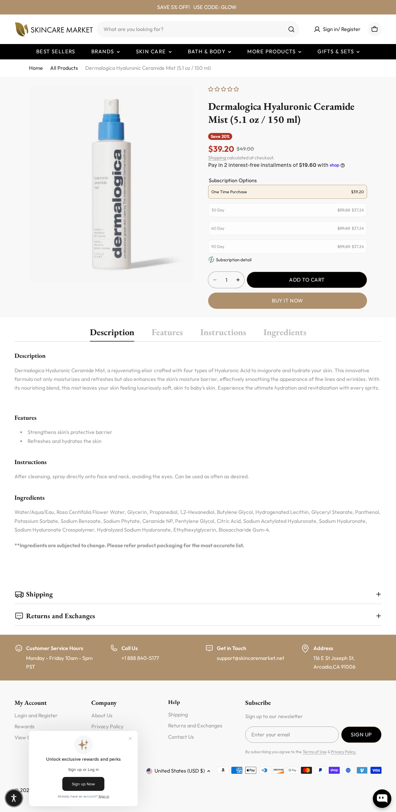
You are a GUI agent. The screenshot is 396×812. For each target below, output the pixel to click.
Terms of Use (315, 751)
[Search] (291, 29)
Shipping (217, 157)
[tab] (112, 334)
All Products (64, 68)
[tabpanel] (198, 450)
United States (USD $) (180, 770)
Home (36, 68)
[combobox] (198, 29)
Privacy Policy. (343, 751)
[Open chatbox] (382, 798)
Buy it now (287, 300)
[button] (14, 798)
